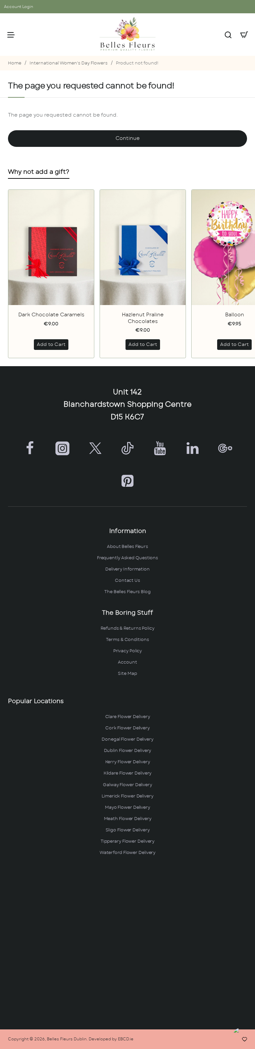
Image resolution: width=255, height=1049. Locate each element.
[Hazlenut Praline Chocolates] (143, 247)
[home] (14, 63)
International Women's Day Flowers (69, 63)
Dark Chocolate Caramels (51, 314)
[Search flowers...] (228, 34)
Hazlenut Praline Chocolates (143, 318)
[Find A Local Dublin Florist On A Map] (127, 943)
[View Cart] (244, 34)
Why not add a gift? (38, 172)
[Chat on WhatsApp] (242, 1036)
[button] (51, 344)
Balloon (234, 314)
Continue (128, 138)
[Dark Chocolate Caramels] (51, 247)
